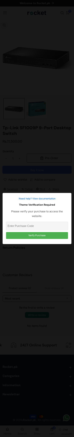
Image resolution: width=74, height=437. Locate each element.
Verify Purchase (37, 235)
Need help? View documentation (37, 198)
